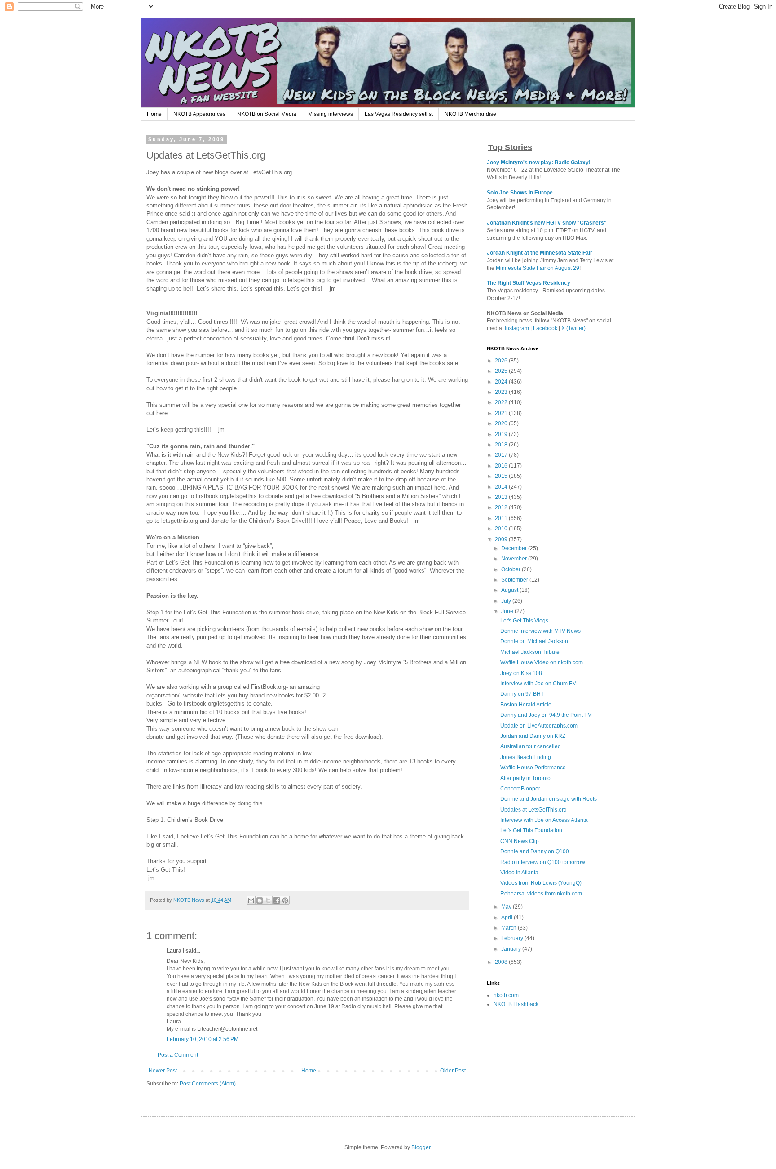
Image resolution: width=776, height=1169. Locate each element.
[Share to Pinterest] (285, 900)
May (507, 907)
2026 (502, 360)
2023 (502, 392)
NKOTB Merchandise (470, 114)
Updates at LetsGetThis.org (533, 810)
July (506, 601)
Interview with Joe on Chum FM (538, 683)
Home (154, 114)
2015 (502, 476)
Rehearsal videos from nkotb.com (541, 894)
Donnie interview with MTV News (540, 631)
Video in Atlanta (519, 872)
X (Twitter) (573, 328)
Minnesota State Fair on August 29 (537, 268)
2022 (502, 402)
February (513, 938)
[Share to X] (268, 900)
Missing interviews (330, 114)
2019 (502, 434)
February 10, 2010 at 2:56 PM (202, 1039)
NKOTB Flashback (516, 1004)
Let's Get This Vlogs (524, 621)
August (510, 590)
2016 (502, 466)
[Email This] (251, 900)
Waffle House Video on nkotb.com (541, 662)
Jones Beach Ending (525, 757)
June (508, 611)
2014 (502, 487)
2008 (502, 962)
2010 (502, 528)
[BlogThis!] (259, 900)
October (511, 569)
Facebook (545, 328)
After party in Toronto (525, 778)
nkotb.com (506, 995)
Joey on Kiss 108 (521, 673)
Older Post (453, 1071)
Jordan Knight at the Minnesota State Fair (539, 253)
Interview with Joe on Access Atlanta (544, 820)
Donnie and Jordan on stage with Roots (548, 799)
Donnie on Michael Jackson (534, 641)
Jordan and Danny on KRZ (532, 736)
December (514, 548)
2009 (502, 539)
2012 (502, 507)
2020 (502, 423)
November (514, 559)
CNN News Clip (519, 841)
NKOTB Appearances (199, 114)
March (509, 928)
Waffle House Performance (533, 767)
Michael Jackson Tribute (530, 652)
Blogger (420, 1147)
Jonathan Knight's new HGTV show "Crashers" (547, 223)
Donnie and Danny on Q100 (534, 851)
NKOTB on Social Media (266, 114)
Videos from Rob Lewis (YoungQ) (541, 883)
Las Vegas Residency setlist (399, 114)
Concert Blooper (520, 788)
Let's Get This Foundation (531, 830)
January (511, 949)
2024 (502, 382)
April (507, 917)
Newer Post (163, 1071)
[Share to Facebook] (276, 900)
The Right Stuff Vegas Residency (528, 283)
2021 (502, 413)
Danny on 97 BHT (522, 694)
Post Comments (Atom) (208, 1084)
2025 (502, 371)
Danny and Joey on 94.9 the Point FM (546, 715)
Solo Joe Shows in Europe (520, 193)
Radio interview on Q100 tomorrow (542, 862)
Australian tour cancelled (530, 746)
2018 (502, 444)
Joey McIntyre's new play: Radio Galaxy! (539, 162)
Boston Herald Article (525, 704)
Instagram (517, 328)
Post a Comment (178, 1055)
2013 (502, 497)
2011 (502, 518)
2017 (502, 455)
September (515, 580)
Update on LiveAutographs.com (539, 726)
